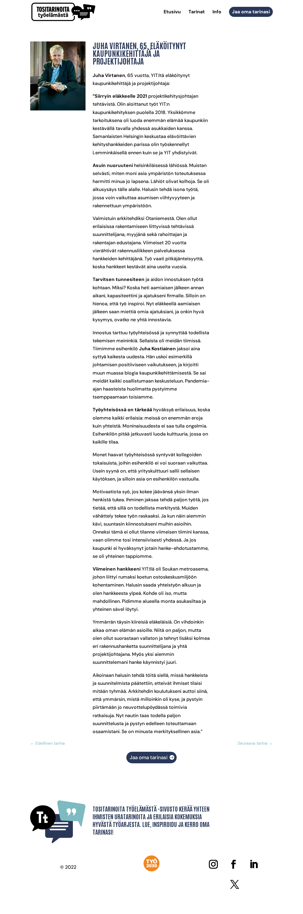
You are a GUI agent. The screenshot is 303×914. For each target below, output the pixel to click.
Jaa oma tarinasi (251, 12)
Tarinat (196, 12)
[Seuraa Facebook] (233, 864)
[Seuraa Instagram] (213, 864)
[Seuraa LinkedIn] (253, 864)
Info (216, 12)
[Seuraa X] (235, 884)
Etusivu (172, 12)
